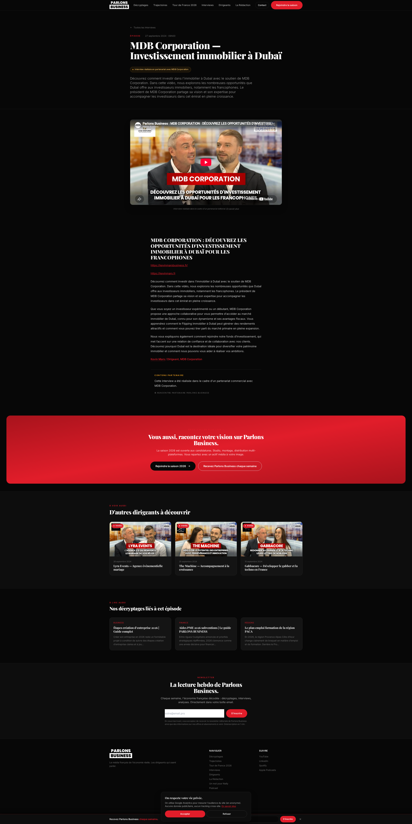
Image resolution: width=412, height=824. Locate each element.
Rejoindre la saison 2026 (170, 466)
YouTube (263, 756)
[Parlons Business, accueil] (119, 5)
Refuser (227, 814)
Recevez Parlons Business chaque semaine (230, 466)
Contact (262, 5)
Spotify (263, 765)
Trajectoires (160, 5)
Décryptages (141, 5)
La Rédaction (243, 5)
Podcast (213, 788)
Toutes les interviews (144, 27)
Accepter (185, 814)
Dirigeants (224, 5)
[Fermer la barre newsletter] (300, 819)
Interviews (208, 5)
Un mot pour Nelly (218, 783)
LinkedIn (263, 761)
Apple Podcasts (267, 770)
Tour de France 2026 (184, 5)
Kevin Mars (158, 359)
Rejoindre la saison (286, 5)
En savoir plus (232, 209)
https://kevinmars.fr (163, 273)
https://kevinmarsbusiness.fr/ (169, 265)
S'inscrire (236, 713)
